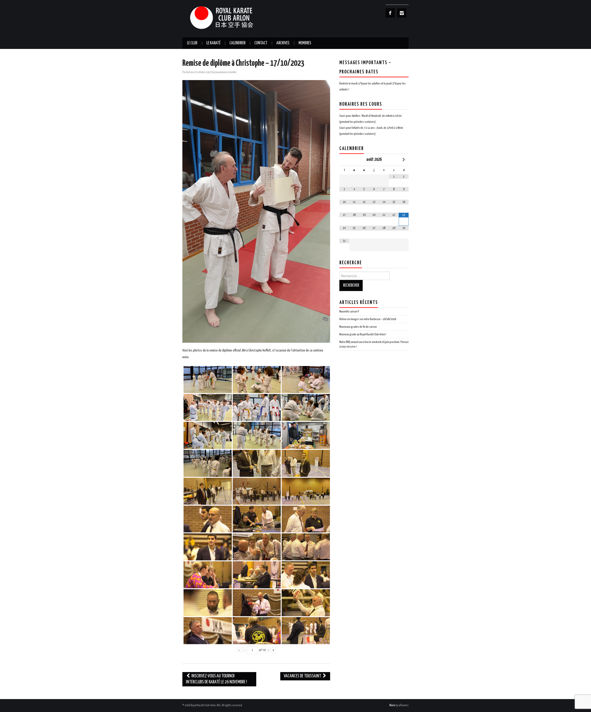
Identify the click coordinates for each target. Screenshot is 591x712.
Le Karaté (213, 43)
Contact (260, 43)
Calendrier (237, 43)
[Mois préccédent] (344, 159)
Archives (282, 43)
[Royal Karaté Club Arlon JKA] (228, 17)
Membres (305, 43)
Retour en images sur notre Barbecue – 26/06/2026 (367, 319)
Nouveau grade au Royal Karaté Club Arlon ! (362, 334)
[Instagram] (401, 13)
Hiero (392, 705)
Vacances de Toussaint (303, 676)
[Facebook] (390, 13)
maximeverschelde (225, 72)
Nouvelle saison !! (349, 311)
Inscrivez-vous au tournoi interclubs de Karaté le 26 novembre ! (216, 679)
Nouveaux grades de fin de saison (358, 326)
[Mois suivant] (404, 159)
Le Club (192, 43)
